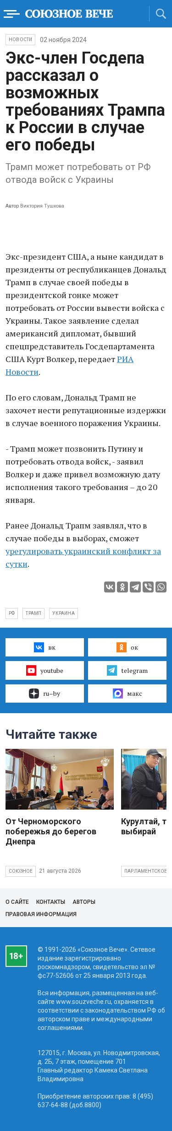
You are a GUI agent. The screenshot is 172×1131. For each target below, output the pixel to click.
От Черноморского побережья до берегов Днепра (51, 831)
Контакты (50, 902)
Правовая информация (41, 914)
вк (51, 647)
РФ (12, 613)
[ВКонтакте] (109, 587)
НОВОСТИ (20, 39)
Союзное (21, 871)
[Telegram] (135, 587)
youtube (51, 670)
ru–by (51, 693)
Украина (63, 613)
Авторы (83, 902)
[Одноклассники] (122, 587)
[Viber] (148, 587)
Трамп (33, 613)
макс (134, 693)
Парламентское (145, 871)
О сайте (17, 902)
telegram (134, 670)
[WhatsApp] (160, 587)
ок (134, 647)
